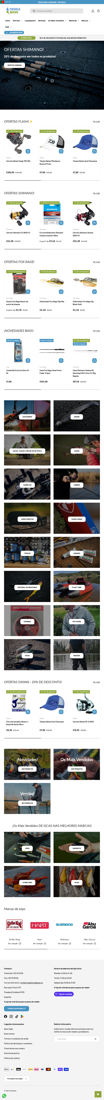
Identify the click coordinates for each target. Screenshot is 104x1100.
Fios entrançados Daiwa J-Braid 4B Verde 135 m (17, 723)
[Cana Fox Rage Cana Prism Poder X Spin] (52, 351)
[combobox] (56, 10)
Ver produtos (27, 769)
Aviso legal (8, 1029)
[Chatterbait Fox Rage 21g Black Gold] (85, 282)
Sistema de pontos (11, 1053)
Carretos (27, 485)
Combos (77, 485)
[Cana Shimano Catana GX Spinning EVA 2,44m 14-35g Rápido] (85, 351)
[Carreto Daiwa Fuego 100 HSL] (18, 142)
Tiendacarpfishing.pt (16, 1008)
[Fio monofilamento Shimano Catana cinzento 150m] (52, 213)
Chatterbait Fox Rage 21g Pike (52, 301)
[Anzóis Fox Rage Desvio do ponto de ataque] (18, 282)
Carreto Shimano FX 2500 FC (18, 232)
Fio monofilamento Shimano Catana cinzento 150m (51, 234)
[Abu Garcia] (89, 925)
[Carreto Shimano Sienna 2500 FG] (85, 213)
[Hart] (39, 925)
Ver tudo (96, 121)
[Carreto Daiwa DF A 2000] (85, 702)
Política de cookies (12, 1058)
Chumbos (27, 621)
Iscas (27, 656)
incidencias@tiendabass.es (31, 983)
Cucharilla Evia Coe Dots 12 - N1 (18, 371)
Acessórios (27, 417)
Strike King (14, 939)
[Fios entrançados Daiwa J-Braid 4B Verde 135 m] (18, 702)
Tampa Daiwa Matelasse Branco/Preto (50, 162)
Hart (39, 939)
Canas (76, 451)
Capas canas (76, 519)
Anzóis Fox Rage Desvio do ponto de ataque (17, 302)
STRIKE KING (27, 882)
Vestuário (76, 621)
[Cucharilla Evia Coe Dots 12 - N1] (18, 351)
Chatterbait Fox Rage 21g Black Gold (83, 302)
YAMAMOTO (77, 848)
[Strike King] (14, 925)
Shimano (64, 939)
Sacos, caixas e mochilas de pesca (27, 451)
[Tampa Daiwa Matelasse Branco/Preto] (52, 142)
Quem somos (9, 1034)
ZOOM (27, 848)
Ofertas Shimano (14, 65)
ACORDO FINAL (26, 38)
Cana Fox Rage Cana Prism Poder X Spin (51, 371)
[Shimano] (64, 925)
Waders (76, 656)
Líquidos (76, 553)
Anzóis (77, 417)
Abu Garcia (89, 939)
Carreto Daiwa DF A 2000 (83, 721)
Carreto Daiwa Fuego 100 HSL (18, 161)
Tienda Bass (12, 1091)
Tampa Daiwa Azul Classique (85, 161)
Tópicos (27, 553)
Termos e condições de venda (16, 1038)
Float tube (76, 587)
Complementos (27, 519)
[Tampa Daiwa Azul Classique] (85, 142)
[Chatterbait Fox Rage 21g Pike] (52, 282)
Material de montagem (27, 587)
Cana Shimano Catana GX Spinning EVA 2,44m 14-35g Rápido (84, 373)
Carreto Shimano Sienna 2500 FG (83, 234)
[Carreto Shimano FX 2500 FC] (18, 213)
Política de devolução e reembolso (18, 1043)
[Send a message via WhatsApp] (4, 1096)
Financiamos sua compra (14, 1048)
